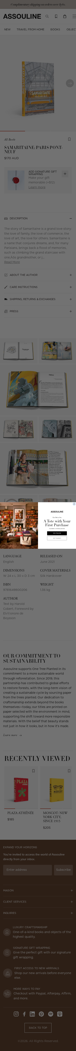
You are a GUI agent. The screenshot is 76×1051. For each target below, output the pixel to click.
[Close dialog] (74, 504)
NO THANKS (57, 538)
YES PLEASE (57, 533)
